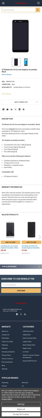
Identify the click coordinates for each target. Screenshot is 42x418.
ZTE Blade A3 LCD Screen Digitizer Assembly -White (9, 247)
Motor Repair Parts (29, 345)
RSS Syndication (7, 362)
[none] (21, 36)
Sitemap (4, 369)
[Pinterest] (23, 109)
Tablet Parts (27, 335)
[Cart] (39, 3)
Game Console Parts (29, 338)
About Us (5, 331)
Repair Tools (27, 348)
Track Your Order (7, 341)
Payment (4, 348)
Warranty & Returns (8, 352)
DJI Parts (26, 352)
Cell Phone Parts (28, 331)
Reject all (21, 409)
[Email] (7, 109)
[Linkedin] (19, 109)
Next (39, 237)
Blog (3, 365)
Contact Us (5, 335)
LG (23, 386)
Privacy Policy (6, 355)
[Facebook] (3, 109)
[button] (21, 102)
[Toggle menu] (3, 3)
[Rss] (25, 314)
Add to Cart (10, 242)
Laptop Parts (27, 341)
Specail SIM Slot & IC (30, 361)
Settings (21, 404)
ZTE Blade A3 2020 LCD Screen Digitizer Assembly (30, 247)
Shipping (5, 345)
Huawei (4, 386)
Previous (2, 237)
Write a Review (7, 74)
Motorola (25, 382)
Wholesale (5, 338)
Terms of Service (7, 359)
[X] (15, 109)
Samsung (5, 382)
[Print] (11, 109)
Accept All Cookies (21, 414)
